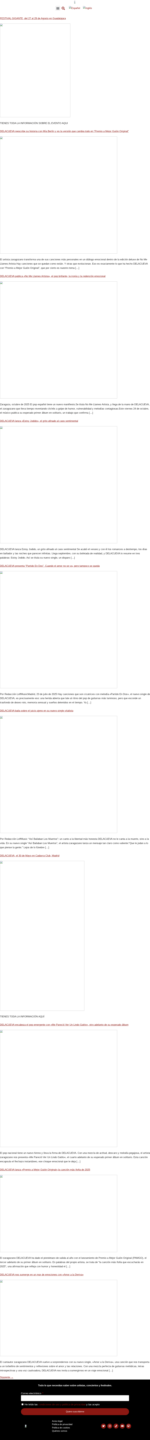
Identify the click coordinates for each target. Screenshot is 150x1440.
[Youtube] (122, 1426)
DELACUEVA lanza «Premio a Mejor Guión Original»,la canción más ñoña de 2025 (45, 1169)
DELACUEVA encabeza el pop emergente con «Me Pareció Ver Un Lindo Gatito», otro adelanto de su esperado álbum (64, 1024)
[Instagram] (109, 1426)
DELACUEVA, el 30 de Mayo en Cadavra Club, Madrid (29, 855)
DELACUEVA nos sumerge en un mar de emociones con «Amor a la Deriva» (41, 1274)
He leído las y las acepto (62, 1404)
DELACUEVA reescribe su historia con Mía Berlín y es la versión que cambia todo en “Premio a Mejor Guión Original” (64, 131)
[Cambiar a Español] (75, 8)
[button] (57, 8)
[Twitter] (103, 1426)
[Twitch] (128, 1426)
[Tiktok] (116, 1426)
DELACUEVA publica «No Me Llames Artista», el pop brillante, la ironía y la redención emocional (52, 276)
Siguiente (6, 1377)
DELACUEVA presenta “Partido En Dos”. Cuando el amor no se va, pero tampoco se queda (50, 566)
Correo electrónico (31, 1393)
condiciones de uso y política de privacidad (62, 1404)
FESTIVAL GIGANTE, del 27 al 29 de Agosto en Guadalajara (33, 18)
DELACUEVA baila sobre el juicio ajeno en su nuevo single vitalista (36, 710)
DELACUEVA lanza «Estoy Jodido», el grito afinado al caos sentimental (39, 421)
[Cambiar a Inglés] (87, 8)
